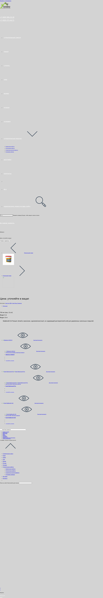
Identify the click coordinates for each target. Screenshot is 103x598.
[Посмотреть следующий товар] (22, 275)
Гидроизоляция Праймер (11, 352)
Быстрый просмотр (37, 340)
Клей (4, 434)
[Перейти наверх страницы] (10, 450)
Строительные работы (8, 467)
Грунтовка (5, 436)
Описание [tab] (5, 306)
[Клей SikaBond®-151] (8, 287)
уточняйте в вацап (10, 360)
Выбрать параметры (4, 240)
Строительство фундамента (12, 472)
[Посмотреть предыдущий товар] (13, 252)
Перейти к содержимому (5, 0)
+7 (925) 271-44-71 (7, 20)
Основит (5, 465)
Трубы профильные (7, 438)
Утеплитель (5, 436)
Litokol (4, 457)
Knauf (4, 455)
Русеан (4, 463)
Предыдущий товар (28, 252)
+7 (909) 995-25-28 (7, 17)
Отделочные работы (11, 470)
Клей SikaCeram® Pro (11, 386)
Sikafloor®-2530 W (10, 354)
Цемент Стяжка (6, 431)
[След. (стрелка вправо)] (1, 597)
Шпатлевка (5, 433)
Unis (4, 459)
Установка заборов (10, 474)
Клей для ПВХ (8, 303)
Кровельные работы (10, 469)
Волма (4, 461)
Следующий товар (7, 275)
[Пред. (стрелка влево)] (0, 597)
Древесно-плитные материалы (9, 437)
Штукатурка (5, 432)
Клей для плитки (9, 384)
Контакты (5, 478)
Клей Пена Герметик (17, 303)
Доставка (5, 476)
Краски (4, 435)
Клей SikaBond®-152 (11, 417)
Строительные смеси (8, 453)
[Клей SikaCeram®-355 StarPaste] (8, 264)
